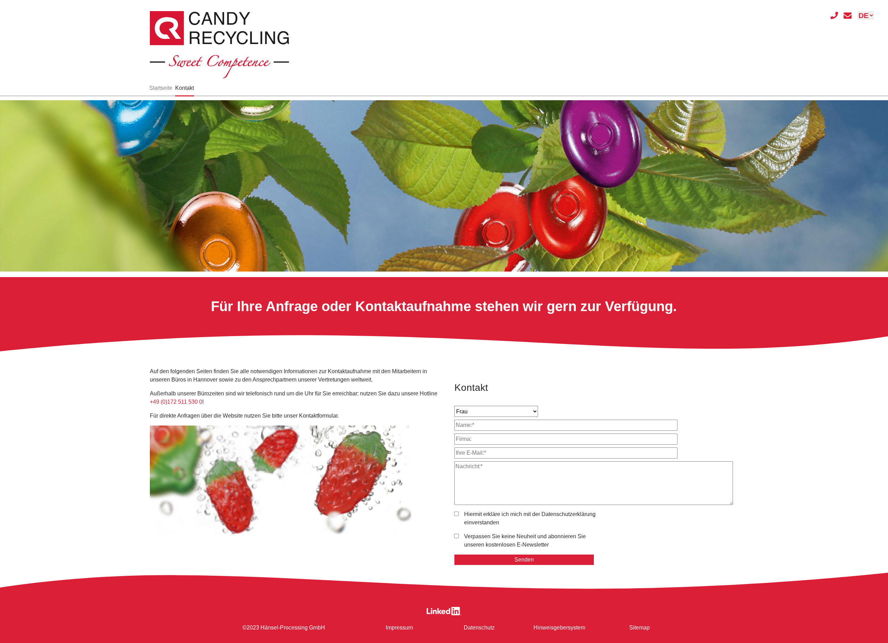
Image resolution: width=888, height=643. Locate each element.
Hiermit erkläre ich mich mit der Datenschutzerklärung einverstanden (530, 518)
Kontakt (184, 88)
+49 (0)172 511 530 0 (176, 402)
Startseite (160, 88)
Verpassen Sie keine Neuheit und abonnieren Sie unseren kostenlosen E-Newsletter (525, 540)
